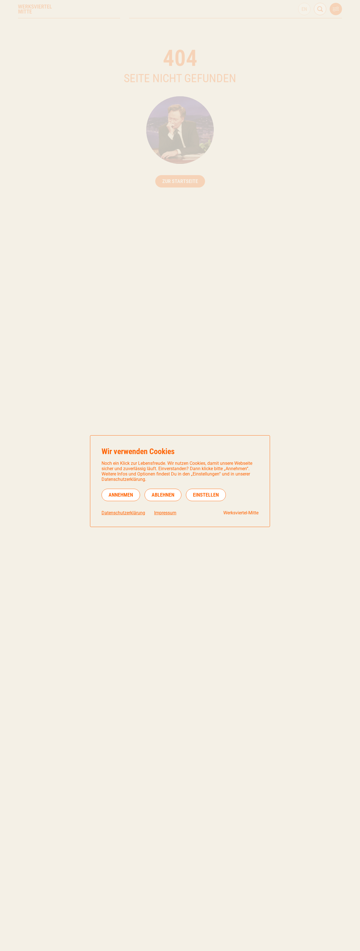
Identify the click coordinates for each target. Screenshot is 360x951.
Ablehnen (163, 495)
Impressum (165, 512)
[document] (180, 481)
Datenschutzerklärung (123, 512)
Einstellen (206, 495)
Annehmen (121, 495)
